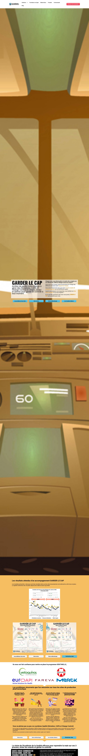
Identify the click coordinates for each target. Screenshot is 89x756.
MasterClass (43, 2)
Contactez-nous (70, 656)
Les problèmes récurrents (20, 301)
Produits (50, 2)
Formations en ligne (34, 2)
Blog (23, 5)
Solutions (24, 2)
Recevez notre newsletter (73, 4)
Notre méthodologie (52, 301)
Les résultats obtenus (69, 301)
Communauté (57, 2)
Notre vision (36, 301)
